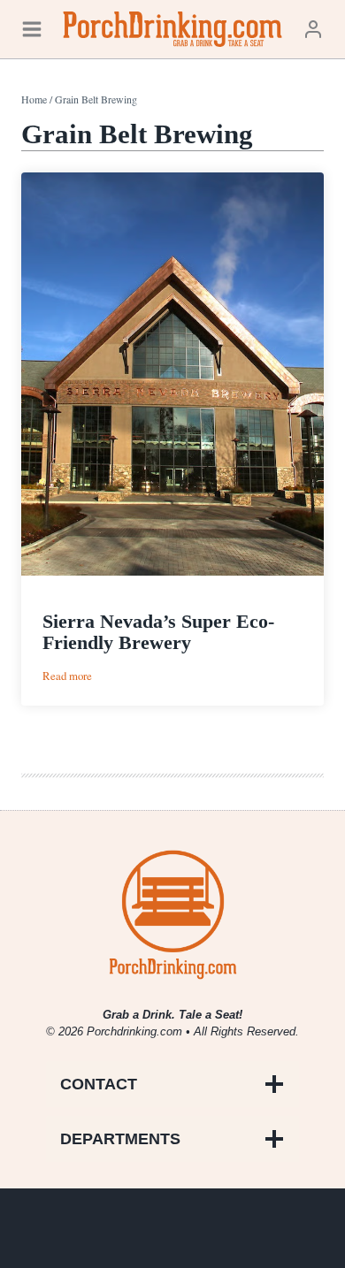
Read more (67, 676)
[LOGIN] (313, 28)
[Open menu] (31, 28)
